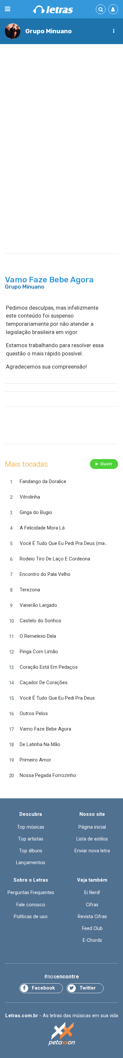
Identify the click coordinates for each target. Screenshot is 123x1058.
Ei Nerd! (92, 892)
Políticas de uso (31, 916)
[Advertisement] (61, 113)
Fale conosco (30, 904)
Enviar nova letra (92, 850)
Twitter (87, 988)
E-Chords (92, 940)
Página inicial (92, 827)
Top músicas (30, 827)
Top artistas (30, 838)
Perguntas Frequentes (31, 892)
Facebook (43, 988)
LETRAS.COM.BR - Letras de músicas (53, 9)
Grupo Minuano (48, 31)
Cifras (92, 904)
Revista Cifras (92, 916)
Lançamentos (30, 862)
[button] (113, 31)
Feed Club (92, 928)
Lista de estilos (92, 838)
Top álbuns (30, 850)
